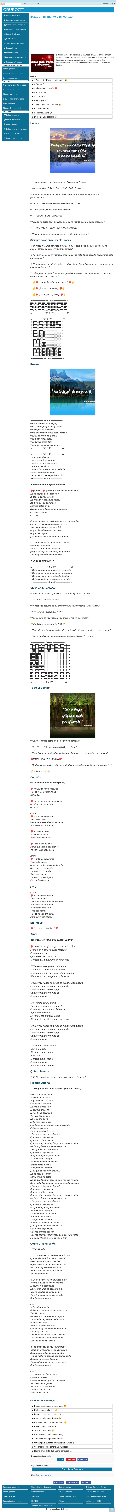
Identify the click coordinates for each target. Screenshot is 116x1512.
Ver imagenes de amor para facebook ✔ (52, 1447)
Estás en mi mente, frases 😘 (47, 1418)
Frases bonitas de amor (12, 1501)
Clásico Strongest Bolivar (96, 1487)
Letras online (73, 1482)
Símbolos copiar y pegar (14, 43)
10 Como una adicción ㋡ (45, 117)
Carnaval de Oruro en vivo (41, 1506)
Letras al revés (10, 48)
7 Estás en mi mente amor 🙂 (47, 104)
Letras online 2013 (93, 1501)
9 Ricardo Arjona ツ (43, 113)
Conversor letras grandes (13, 73)
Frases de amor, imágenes (13, 1487)
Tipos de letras (9, 1496)
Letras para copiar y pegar (14, 20)
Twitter (60, 1460)
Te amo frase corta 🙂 (44, 1430)
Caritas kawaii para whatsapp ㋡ (48, 1434)
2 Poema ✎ (39, 84)
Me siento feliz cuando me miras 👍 (50, 1422)
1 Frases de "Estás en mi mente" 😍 (50, 80)
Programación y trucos (67, 1496)
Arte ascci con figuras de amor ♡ (49, 1439)
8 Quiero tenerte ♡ (42, 109)
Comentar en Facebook (72, 1469)
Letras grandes (9, 69)
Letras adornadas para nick (15, 29)
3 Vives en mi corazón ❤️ (45, 88)
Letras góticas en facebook (15, 57)
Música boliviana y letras (96, 1496)
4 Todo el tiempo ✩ (42, 92)
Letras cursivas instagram (14, 24)
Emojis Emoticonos (12, 34)
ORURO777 (13, 9)
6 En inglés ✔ (40, 100)
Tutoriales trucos (37, 1492)
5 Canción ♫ (40, 96)
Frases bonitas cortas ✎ (45, 1426)
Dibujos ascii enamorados (13, 99)
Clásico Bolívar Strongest (41, 1487)
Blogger (66, 1509)
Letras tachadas (11, 52)
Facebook (82, 1460)
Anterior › (86, 1482)
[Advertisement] (72, 36)
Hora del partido (64, 1487)
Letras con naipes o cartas (15, 129)
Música (61, 1501)
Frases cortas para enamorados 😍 (50, 1406)
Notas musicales (12, 133)
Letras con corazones (14, 115)
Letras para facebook (13, 62)
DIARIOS (34, 1501)
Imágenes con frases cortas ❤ (48, 1414)
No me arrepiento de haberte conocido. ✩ (53, 1451)
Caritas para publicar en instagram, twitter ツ (54, 1443)
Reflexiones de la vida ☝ (45, 1410)
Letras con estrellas (13, 138)
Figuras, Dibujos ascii (12, 108)
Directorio (35, 1496)
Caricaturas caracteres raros (14, 85)
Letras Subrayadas (12, 15)
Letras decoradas (12, 119)
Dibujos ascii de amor (12, 90)
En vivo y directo (65, 1492)
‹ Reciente (59, 1482)
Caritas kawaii (10, 38)
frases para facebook (48, 1475)
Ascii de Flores (9, 104)
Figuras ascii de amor (12, 94)
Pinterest (71, 1460)
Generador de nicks (11, 78)
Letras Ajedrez (11, 124)
